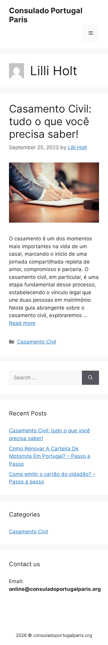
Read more (22, 323)
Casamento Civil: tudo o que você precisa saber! (50, 121)
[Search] (90, 378)
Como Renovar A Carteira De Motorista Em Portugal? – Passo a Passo (49, 456)
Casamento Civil (36, 342)
